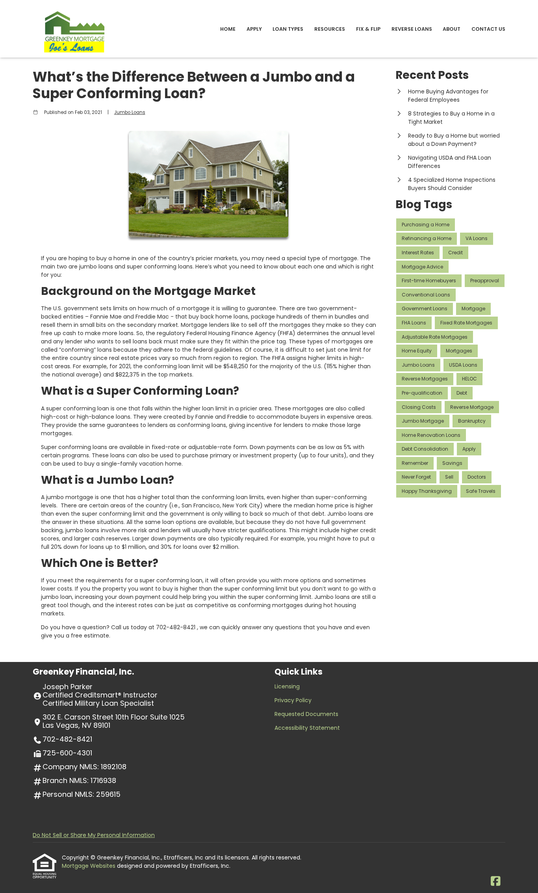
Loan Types (288, 29)
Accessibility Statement (307, 728)
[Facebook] (496, 881)
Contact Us (488, 29)
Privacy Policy (293, 700)
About (451, 29)
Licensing (287, 686)
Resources (329, 29)
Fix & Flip (368, 29)
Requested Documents (306, 714)
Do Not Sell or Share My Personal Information (94, 835)
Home (228, 29)
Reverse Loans (411, 29)
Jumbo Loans (129, 112)
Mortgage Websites (89, 866)
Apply (254, 29)
